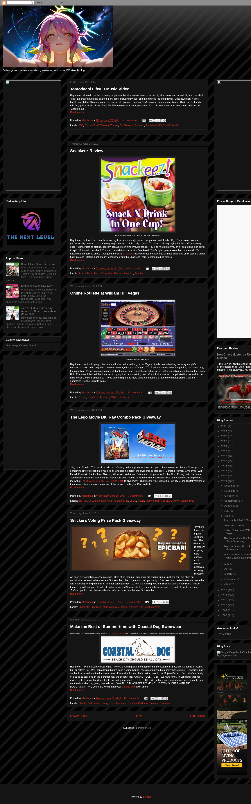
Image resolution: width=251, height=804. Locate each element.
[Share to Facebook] (161, 120)
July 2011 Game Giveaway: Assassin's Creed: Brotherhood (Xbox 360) (39, 311)
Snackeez (128, 253)
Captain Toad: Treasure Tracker (101, 125)
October (229, 495)
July (227, 510)
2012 (224, 595)
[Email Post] (143, 120)
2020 (224, 451)
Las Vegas (93, 397)
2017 (224, 466)
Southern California (138, 703)
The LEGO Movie (170, 500)
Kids (110, 273)
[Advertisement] (32, 411)
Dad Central (93, 703)
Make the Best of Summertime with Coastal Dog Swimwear (126, 626)
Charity (82, 703)
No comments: (130, 120)
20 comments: (134, 602)
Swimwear (165, 703)
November (230, 490)
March (228, 573)
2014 (224, 481)
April (227, 568)
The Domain (224, 633)
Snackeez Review (86, 150)
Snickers (149, 607)
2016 (224, 471)
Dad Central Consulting (117, 633)
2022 (224, 441)
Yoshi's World (170, 125)
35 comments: (136, 495)
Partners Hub (152, 500)
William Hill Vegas (120, 397)
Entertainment (102, 500)
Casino (82, 397)
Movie (141, 500)
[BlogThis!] (154, 120)
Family (82, 273)
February (230, 578)
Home (139, 715)
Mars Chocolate (111, 607)
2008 (224, 615)
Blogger (147, 796)
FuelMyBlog (100, 273)
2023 (224, 436)
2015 (224, 476)
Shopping (128, 273)
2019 (224, 456)
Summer (154, 703)
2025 (224, 426)
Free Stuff (116, 500)
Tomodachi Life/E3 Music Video (99, 89)
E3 (121, 125)
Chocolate (84, 607)
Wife (157, 607)
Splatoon (139, 125)
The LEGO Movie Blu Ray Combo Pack (102, 481)
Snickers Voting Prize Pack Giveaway (105, 520)
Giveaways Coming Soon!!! (21, 345)
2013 (224, 590)
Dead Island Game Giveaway (38, 264)
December (230, 485)
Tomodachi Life (154, 125)
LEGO (133, 500)
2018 (224, 461)
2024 (224, 431)
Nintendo (128, 125)
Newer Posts (78, 715)
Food (89, 273)
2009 (224, 610)
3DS (81, 125)
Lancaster (121, 703)
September (231, 500)
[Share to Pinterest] (164, 120)
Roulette (104, 397)
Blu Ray (83, 500)
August (228, 505)
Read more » (77, 112)
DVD (90, 500)
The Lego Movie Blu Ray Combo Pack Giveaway (115, 417)
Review (118, 273)
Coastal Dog (128, 686)
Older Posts (197, 715)
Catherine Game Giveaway (37, 285)
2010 (224, 605)
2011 (224, 600)
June (227, 515)
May (227, 563)
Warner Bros (187, 500)
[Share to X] (157, 120)
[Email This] (150, 120)
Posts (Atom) (145, 727)
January (229, 583)
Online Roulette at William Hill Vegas (104, 293)
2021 (224, 446)
